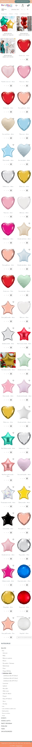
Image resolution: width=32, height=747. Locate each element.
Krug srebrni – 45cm (24, 555)
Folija (16, 14)
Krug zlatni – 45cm (8, 607)
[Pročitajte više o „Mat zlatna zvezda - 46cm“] (11, 373)
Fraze (4, 668)
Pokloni (4, 726)
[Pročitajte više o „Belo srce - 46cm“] (27, 216)
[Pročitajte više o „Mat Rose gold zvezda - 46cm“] (11, 480)
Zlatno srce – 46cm (24, 186)
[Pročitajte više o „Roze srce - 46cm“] (27, 85)
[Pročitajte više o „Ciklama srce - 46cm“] (11, 242)
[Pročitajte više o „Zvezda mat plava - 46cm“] (27, 268)
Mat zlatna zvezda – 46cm (8, 369)
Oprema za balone (6, 713)
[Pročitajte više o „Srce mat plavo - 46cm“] (27, 164)
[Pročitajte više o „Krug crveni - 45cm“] (27, 611)
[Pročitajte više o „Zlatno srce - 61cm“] (11, 426)
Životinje (5, 704)
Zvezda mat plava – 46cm (24, 265)
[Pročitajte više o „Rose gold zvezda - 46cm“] (11, 321)
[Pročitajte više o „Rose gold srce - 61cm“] (11, 268)
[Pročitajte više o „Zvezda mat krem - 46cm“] (27, 242)
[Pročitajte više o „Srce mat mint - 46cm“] (27, 295)
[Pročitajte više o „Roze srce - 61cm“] (11, 216)
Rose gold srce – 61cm (8, 265)
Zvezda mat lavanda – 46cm (24, 396)
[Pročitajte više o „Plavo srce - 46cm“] (27, 138)
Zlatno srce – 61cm (8, 422)
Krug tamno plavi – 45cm (24, 581)
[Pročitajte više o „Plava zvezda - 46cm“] (11, 164)
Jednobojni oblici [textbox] (16, 9)
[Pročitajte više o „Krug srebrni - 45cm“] (27, 558)
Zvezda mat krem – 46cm (24, 239)
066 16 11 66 (5, 1)
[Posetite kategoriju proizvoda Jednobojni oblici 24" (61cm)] (24, 23)
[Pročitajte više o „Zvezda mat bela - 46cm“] (27, 426)
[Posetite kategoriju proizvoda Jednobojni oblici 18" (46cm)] (7, 23)
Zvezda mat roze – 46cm (8, 555)
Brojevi (4, 660)
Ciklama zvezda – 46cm (8, 581)
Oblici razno (6, 691)
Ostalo (3, 715)
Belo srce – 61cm (24, 317)
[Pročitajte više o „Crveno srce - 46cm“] (27, 59)
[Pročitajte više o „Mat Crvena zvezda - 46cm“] (27, 347)
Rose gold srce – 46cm (24, 108)
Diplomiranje (6, 666)
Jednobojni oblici (7, 673)
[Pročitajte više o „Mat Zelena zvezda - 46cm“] (11, 452)
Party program (6, 723)
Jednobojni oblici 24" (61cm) (10, 678)
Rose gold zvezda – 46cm (8, 317)
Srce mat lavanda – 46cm (24, 474)
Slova (4, 701)
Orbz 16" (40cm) (7, 693)
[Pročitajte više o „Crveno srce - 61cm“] (11, 111)
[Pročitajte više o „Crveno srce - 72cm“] (11, 295)
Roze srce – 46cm (24, 81)
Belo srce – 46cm (24, 212)
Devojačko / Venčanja (8, 663)
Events (3, 718)
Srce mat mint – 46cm (24, 291)
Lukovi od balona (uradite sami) (9, 708)
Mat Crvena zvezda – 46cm (24, 343)
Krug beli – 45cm (24, 633)
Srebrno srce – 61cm (24, 448)
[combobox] (16, 9)
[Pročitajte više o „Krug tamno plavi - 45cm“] (27, 584)
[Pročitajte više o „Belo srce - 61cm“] (27, 321)
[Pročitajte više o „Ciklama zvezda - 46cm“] (11, 584)
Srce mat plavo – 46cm (24, 160)
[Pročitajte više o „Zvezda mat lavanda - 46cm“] (27, 399)
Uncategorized (6, 731)
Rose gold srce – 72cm (24, 528)
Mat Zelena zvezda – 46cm (8, 448)
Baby (4, 655)
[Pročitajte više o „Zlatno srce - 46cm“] (27, 190)
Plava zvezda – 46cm (8, 160)
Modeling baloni (5, 711)
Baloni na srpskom (7, 658)
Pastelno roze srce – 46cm (8, 81)
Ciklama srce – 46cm (8, 239)
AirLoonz (5, 653)
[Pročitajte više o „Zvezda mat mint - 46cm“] (27, 373)
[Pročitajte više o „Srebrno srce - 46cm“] (11, 190)
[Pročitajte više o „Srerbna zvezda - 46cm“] (11, 347)
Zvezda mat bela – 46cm (24, 422)
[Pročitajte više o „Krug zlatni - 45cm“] (11, 611)
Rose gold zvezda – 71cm (8, 633)
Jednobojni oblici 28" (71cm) (10, 680)
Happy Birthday (7, 671)
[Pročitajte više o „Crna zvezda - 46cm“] (11, 532)
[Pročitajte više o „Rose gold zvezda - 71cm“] (11, 637)
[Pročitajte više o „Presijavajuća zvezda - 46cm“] (11, 506)
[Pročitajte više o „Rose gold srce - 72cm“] (27, 532)
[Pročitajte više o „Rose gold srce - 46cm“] (27, 111)
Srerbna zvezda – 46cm (8, 343)
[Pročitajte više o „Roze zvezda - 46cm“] (11, 399)
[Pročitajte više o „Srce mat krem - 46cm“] (11, 138)
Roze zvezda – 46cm (8, 396)
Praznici (5, 696)
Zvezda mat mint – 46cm (24, 369)
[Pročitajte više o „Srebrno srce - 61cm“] (27, 452)
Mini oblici (5, 688)
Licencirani (5, 683)
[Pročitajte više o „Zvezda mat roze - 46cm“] (11, 558)
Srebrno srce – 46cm (8, 186)
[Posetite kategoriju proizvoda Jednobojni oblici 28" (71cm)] (7, 45)
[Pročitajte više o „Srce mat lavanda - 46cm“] (27, 478)
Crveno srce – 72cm (8, 291)
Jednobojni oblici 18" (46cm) (10, 675)
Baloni (11, 14)
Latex (3, 706)
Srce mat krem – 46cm (8, 134)
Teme (3, 729)
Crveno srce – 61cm (8, 108)
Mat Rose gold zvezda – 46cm (8, 475)
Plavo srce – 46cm (24, 134)
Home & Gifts (5, 720)
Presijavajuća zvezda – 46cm (8, 502)
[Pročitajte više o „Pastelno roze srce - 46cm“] (11, 85)
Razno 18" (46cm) (7, 698)
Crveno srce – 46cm (24, 55)
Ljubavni (5, 686)
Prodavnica (4, 14)
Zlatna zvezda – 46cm (24, 502)
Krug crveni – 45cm (24, 607)
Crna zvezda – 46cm (8, 528)
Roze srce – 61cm (8, 212)
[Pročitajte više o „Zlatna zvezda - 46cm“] (27, 506)
